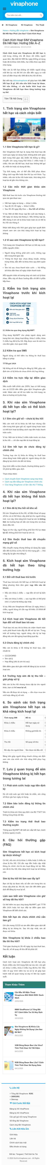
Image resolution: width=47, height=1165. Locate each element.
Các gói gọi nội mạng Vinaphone (23, 1117)
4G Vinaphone (27, 25)
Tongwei (19, 1154)
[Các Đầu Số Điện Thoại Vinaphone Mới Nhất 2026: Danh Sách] (8, 997)
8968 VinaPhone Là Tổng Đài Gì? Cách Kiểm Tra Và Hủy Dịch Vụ (29, 1012)
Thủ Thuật (40, 25)
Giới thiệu (14, 1135)
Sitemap (14, 1099)
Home (5, 30)
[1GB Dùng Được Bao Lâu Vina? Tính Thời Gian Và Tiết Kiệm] (8, 1048)
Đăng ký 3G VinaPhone (19, 1109)
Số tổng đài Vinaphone (19, 1121)
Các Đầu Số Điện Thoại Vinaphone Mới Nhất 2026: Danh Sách (29, 995)
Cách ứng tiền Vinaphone (20, 1125)
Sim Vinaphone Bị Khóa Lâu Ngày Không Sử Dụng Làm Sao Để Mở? (28, 1029)
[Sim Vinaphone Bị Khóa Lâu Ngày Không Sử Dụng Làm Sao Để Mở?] (8, 1031)
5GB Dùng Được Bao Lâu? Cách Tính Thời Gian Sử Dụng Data (29, 1063)
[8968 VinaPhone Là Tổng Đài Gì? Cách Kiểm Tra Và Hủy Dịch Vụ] (8, 1014)
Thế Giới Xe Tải (31, 1154)
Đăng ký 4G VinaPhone (19, 1113)
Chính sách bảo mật (18, 1143)
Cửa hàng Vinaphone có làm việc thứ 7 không (24, 485)
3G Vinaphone (11, 25)
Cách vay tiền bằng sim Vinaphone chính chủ (23, 482)
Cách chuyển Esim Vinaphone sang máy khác (24, 479)
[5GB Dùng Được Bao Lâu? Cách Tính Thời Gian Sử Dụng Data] (8, 1065)
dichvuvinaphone (20, 80)
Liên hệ (13, 1138)
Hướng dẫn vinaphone (19, 30)
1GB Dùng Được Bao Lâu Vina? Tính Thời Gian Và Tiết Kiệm (29, 1046)
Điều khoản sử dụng (18, 1146)
